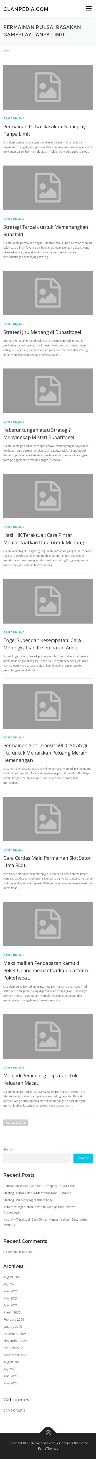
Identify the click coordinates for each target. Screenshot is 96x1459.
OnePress (66, 1443)
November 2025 (15, 1340)
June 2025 (10, 1376)
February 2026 (13, 1319)
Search (8, 1149)
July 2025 (9, 1369)
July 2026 (9, 1284)
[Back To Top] (48, 1433)
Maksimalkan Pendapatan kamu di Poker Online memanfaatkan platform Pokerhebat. (45, 970)
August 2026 (12, 1277)
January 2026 (12, 1326)
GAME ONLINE (13, 118)
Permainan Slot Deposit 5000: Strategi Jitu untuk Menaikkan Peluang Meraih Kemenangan (45, 752)
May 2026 (10, 1298)
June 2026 (10, 1291)
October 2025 (13, 1348)
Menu (88, 8)
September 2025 (15, 1355)
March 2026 (12, 1312)
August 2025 (12, 1362)
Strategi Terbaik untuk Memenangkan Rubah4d (37, 1193)
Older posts (16, 1123)
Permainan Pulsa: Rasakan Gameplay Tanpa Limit (39, 1186)
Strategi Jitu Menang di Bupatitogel (42, 332)
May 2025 (10, 1383)
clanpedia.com (25, 9)
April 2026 (10, 1305)
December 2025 (15, 1334)
